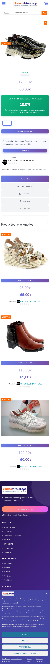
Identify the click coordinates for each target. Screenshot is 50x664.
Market (7, 567)
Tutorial (7, 572)
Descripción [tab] (25, 179)
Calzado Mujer (14, 169)
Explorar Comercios (25, 509)
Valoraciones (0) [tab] (26, 186)
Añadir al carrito (25, 131)
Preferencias (25, 647)
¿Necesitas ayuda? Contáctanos (15, 515)
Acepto (25, 634)
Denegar (25, 641)
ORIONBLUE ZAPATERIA (21, 160)
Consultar (25, 150)
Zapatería (34, 169)
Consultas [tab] (26, 209)
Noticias (7, 576)
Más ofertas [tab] (26, 194)
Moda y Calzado (25, 169)
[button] (46, 593)
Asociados (8, 563)
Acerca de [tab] (26, 201)
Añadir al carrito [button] (25, 280)
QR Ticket (8, 580)
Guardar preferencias (25, 653)
